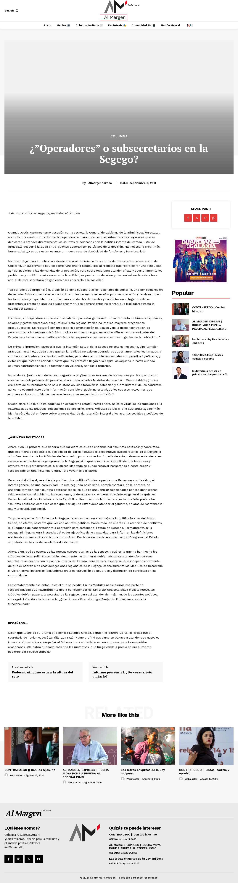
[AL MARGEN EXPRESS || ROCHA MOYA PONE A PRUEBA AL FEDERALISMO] (180, 325)
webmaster (16, 775)
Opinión (113, 839)
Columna (119, 136)
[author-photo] (6, 775)
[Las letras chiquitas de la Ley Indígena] (180, 341)
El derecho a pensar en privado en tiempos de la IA (210, 372)
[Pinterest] (205, 218)
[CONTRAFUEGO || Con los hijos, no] (180, 309)
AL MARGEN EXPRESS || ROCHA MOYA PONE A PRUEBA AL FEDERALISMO (209, 325)
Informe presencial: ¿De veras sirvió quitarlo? (122, 674)
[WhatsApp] (213, 218)
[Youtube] (39, 859)
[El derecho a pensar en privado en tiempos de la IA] (180, 373)
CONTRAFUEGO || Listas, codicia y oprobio (207, 356)
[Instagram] (19, 859)
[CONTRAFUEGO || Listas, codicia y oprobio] (180, 357)
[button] (12, 10)
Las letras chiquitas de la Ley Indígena (136, 858)
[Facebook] (188, 218)
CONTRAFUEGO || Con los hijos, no (29, 770)
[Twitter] (196, 218)
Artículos (115, 863)
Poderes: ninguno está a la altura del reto (42, 674)
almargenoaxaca (100, 183)
